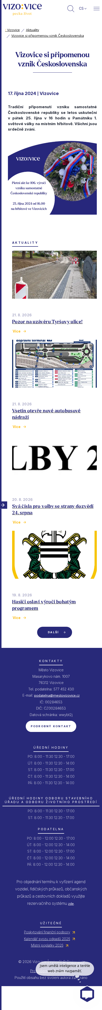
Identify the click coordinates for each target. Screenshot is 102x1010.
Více (17, 331)
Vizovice (12, 30)
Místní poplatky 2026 (47, 945)
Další (53, 632)
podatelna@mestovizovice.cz (57, 695)
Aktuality (32, 30)
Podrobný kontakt (51, 726)
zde (71, 903)
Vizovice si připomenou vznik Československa (47, 35)
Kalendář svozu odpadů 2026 (47, 939)
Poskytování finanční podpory (47, 932)
